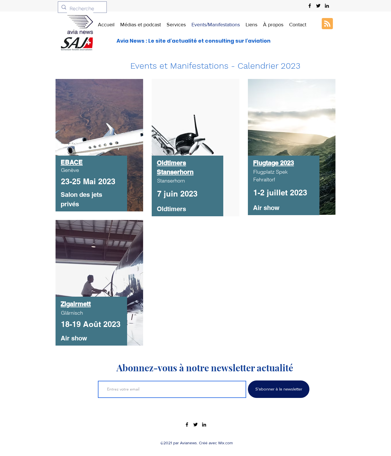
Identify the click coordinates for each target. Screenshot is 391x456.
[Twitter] (318, 6)
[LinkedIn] (327, 6)
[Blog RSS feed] (327, 24)
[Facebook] (310, 6)
